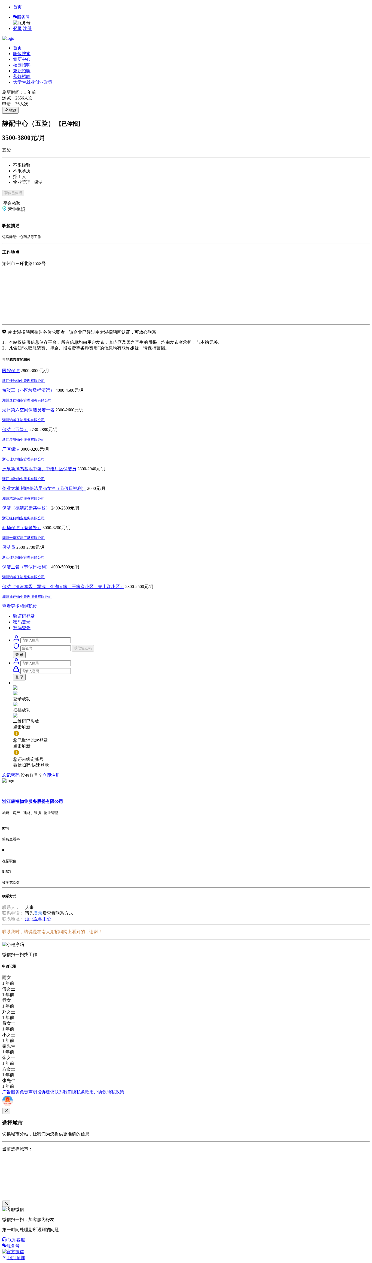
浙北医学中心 (38, 919)
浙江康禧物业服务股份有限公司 (32, 801)
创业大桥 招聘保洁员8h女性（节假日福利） (44, 488)
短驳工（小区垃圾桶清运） (28, 390)
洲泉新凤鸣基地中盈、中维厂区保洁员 (39, 468)
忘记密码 (11, 775)
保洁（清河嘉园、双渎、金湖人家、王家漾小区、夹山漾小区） (63, 586)
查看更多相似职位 (19, 606)
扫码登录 (22, 627)
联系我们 (63, 1092)
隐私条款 (80, 1092)
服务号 (23, 17)
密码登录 (22, 622)
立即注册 (51, 775)
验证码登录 (24, 616)
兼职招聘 (22, 70)
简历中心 (22, 59)
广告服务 (11, 1092)
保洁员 (8, 547)
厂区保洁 (11, 449)
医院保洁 (11, 370)
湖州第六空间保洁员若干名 (28, 410)
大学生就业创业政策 (32, 82)
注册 (27, 28)
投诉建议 (45, 1092)
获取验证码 (83, 648)
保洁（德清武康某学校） (26, 508)
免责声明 (28, 1092)
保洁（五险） (15, 429)
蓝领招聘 (22, 76)
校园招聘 (22, 65)
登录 (17, 28)
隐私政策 (115, 1092)
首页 (17, 7)
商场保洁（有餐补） (21, 527)
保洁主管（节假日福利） (26, 567)
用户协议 (98, 1092)
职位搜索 (22, 53)
